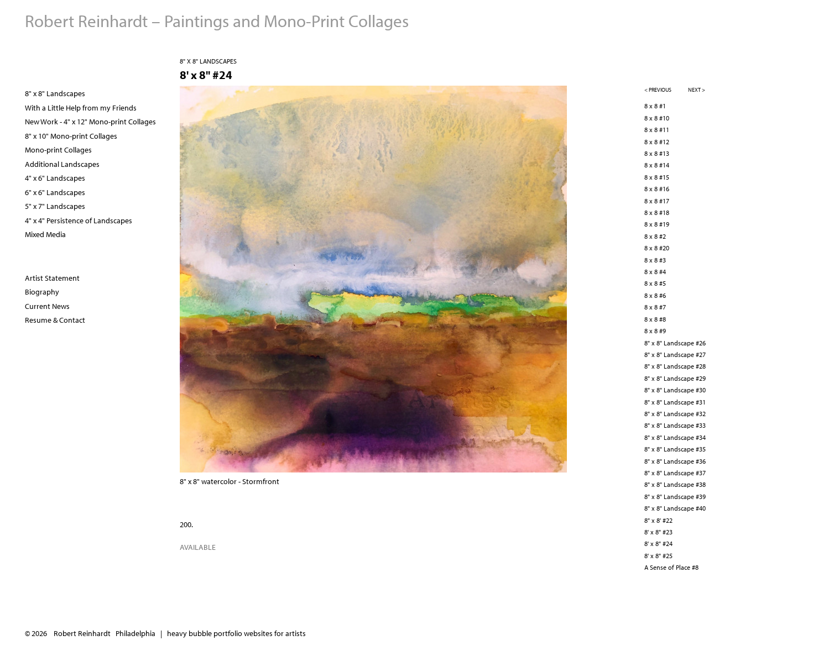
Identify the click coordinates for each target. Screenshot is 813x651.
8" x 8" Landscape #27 (675, 354)
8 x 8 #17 (656, 201)
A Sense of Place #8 (671, 567)
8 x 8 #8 (655, 319)
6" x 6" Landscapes (55, 192)
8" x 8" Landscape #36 (675, 461)
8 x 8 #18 (656, 212)
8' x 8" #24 (658, 543)
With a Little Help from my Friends (81, 108)
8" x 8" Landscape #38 (675, 484)
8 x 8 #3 (655, 260)
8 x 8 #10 (656, 118)
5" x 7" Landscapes (55, 206)
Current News (47, 306)
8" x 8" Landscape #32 (675, 414)
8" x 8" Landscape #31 (675, 402)
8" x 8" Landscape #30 (675, 390)
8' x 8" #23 (658, 532)
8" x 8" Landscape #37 (675, 473)
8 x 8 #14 (656, 165)
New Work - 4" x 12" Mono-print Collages (90, 122)
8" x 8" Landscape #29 (675, 378)
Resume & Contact (55, 320)
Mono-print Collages (58, 150)
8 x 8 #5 (655, 283)
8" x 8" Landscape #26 (675, 343)
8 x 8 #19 (656, 224)
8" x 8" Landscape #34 (675, 437)
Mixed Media (45, 234)
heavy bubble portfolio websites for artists (236, 633)
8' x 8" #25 (658, 556)
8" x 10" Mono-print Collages (71, 136)
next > (696, 89)
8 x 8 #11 (656, 129)
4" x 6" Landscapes (55, 178)
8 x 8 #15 (656, 177)
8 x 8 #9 (655, 331)
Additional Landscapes (62, 164)
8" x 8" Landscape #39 (675, 496)
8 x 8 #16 (656, 189)
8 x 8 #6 (655, 295)
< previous (657, 89)
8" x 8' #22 (658, 520)
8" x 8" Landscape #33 (675, 425)
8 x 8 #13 (656, 153)
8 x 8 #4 (655, 271)
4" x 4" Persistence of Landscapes (78, 220)
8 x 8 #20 (656, 248)
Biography (42, 292)
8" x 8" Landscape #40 (675, 508)
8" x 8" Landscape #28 (675, 366)
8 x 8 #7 (655, 307)
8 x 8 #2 (655, 236)
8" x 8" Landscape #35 (675, 449)
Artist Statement (52, 278)
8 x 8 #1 (655, 106)
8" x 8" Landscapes (208, 61)
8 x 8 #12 (656, 142)
